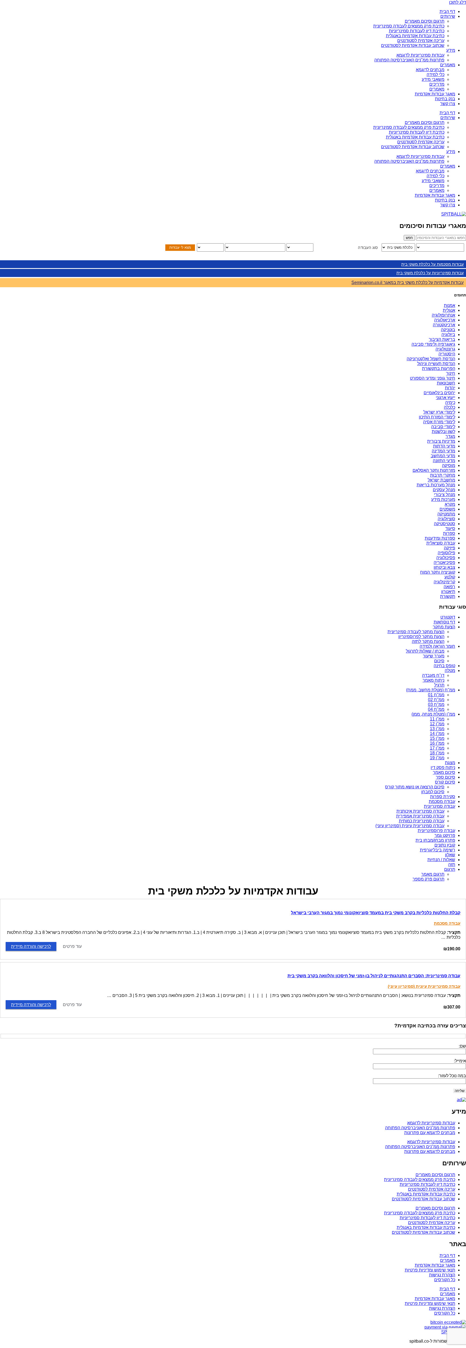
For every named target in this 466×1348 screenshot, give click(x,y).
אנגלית (449, 310)
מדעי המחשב (443, 455)
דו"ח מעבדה (433, 675)
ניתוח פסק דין (443, 767)
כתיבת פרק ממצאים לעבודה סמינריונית (408, 26)
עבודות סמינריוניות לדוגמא (420, 55)
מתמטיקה (446, 514)
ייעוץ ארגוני (445, 397)
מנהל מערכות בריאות (436, 485)
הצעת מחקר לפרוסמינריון (421, 636)
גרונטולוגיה (445, 349)
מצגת (450, 762)
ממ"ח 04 (436, 709)
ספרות (449, 533)
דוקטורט (447, 617)
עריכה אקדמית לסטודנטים (420, 40)
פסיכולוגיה (445, 557)
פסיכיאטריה (444, 562)
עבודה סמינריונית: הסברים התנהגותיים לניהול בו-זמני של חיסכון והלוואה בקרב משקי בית (373, 975)
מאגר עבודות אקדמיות (435, 94)
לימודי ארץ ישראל (439, 412)
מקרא (450, 504)
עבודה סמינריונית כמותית (421, 821)
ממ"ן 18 (437, 753)
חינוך (450, 373)
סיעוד (450, 528)
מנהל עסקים (444, 489)
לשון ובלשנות (443, 431)
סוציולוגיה (446, 519)
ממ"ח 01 (436, 694)
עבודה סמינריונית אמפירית (420, 816)
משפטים (447, 509)
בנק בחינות (445, 98)
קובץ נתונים (444, 845)
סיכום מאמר (444, 772)
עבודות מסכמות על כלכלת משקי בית (432, 264)
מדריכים (436, 84)
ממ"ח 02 (436, 699)
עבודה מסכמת (442, 801)
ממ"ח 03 (436, 704)
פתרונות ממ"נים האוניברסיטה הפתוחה (409, 60)
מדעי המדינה (443, 451)
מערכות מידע (443, 499)
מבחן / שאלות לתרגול (425, 651)
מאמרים (447, 65)
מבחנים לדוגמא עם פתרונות (429, 1132)
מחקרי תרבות (442, 475)
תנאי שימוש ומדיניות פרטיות (430, 1270)
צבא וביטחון (444, 567)
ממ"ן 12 (437, 724)
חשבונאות (446, 383)
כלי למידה (435, 74)
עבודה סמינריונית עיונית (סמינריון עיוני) (409, 825)
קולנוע (449, 577)
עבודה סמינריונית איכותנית (420, 811)
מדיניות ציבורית (441, 441)
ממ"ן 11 (437, 719)
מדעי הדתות (444, 446)
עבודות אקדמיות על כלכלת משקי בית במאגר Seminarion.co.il (407, 282)
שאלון (450, 855)
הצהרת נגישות (442, 1275)
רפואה (449, 586)
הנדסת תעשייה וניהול (436, 363)
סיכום (439, 661)
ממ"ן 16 (437, 743)
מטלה (450, 670)
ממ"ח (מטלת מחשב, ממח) (430, 690)
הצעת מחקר (444, 627)
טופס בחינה (444, 665)
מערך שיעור (433, 656)
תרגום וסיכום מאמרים (424, 21)
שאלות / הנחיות (441, 859)
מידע (450, 50)
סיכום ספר (445, 777)
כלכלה (449, 407)
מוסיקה (448, 465)
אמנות (449, 305)
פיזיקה (449, 548)
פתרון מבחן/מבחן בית (435, 840)
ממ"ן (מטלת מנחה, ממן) (433, 714)
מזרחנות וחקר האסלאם (434, 470)
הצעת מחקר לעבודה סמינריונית (416, 631)
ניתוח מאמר (433, 680)
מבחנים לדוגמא (430, 69)
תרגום (449, 869)
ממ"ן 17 (437, 748)
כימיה (450, 402)
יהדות (450, 388)
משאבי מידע (433, 79)
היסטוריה (446, 354)
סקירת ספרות (442, 796)
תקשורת (447, 596)
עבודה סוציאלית (440, 543)
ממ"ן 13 (437, 728)
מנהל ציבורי (444, 494)
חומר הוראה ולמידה (437, 646)
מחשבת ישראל (441, 480)
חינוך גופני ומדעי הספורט (432, 378)
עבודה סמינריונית (439, 806)
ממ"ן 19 (437, 758)
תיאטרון (448, 591)
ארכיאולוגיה (444, 320)
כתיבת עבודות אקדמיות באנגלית (415, 35)
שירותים (447, 16)
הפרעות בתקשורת (438, 368)
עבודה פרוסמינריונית (436, 830)
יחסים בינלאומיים (439, 392)
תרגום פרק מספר (428, 879)
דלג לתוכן (457, 2)
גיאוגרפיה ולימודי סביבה (433, 344)
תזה (451, 864)
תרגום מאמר (432, 874)
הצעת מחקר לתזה (428, 641)
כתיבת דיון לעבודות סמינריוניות (416, 31)
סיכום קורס (445, 782)
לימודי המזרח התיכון (437, 417)
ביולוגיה (448, 334)
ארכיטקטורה (444, 325)
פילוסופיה (446, 552)
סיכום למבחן (432, 791)
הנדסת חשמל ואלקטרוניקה (431, 358)
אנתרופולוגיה (443, 315)
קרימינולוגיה (444, 582)
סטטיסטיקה (444, 523)
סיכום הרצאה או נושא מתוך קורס (414, 787)
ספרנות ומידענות (440, 538)
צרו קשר (447, 103)
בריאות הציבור (442, 339)
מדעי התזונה (444, 460)
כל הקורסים (444, 1279)
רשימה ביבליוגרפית (437, 850)
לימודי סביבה (443, 426)
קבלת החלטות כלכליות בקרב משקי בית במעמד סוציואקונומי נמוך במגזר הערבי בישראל (375, 912)
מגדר (450, 436)
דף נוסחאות (444, 622)
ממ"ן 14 (437, 733)
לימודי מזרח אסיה (439, 422)
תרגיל (439, 685)
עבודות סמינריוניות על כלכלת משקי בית (430, 273)
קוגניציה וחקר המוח (437, 572)
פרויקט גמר (444, 835)
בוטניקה (448, 329)
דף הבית (447, 11)
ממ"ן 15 (437, 738)
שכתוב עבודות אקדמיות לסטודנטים (412, 45)
